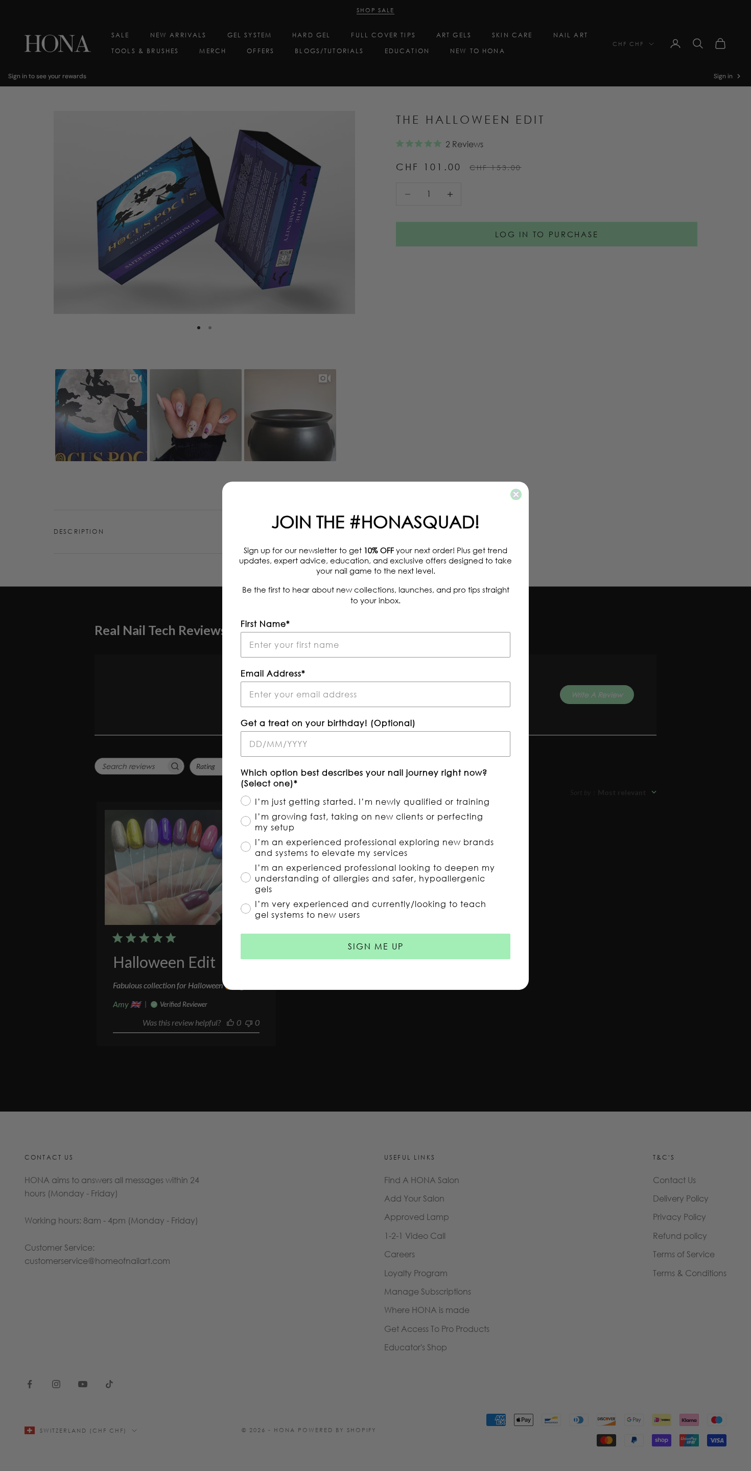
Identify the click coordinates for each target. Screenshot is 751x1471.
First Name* (265, 623)
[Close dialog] (516, 494)
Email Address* (273, 673)
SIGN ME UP (376, 946)
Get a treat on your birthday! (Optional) (328, 722)
